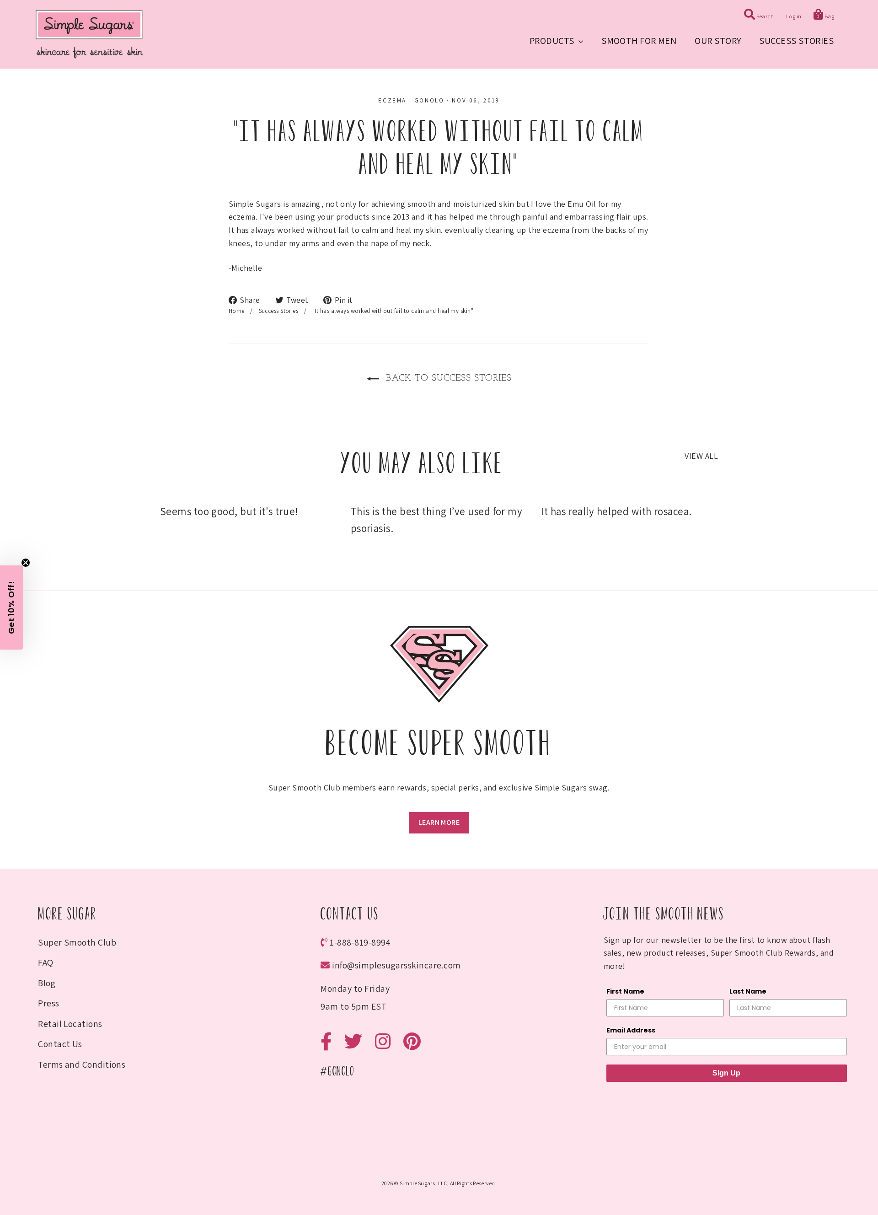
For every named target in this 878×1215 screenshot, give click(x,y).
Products (553, 41)
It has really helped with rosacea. (616, 511)
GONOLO (429, 100)
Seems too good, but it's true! (229, 511)
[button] (11, 607)
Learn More (439, 822)
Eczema (392, 100)
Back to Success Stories (447, 378)
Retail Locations (70, 1024)
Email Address (630, 1030)
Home (237, 311)
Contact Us (60, 1044)
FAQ (45, 962)
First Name (625, 991)
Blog (46, 983)
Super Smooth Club (77, 942)
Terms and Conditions (81, 1064)
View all (701, 456)
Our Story (718, 41)
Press (48, 1003)
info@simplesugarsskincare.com (396, 965)
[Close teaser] (25, 562)
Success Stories (796, 41)
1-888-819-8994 (360, 942)
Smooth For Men (638, 41)
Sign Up (726, 1073)
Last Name (747, 991)
